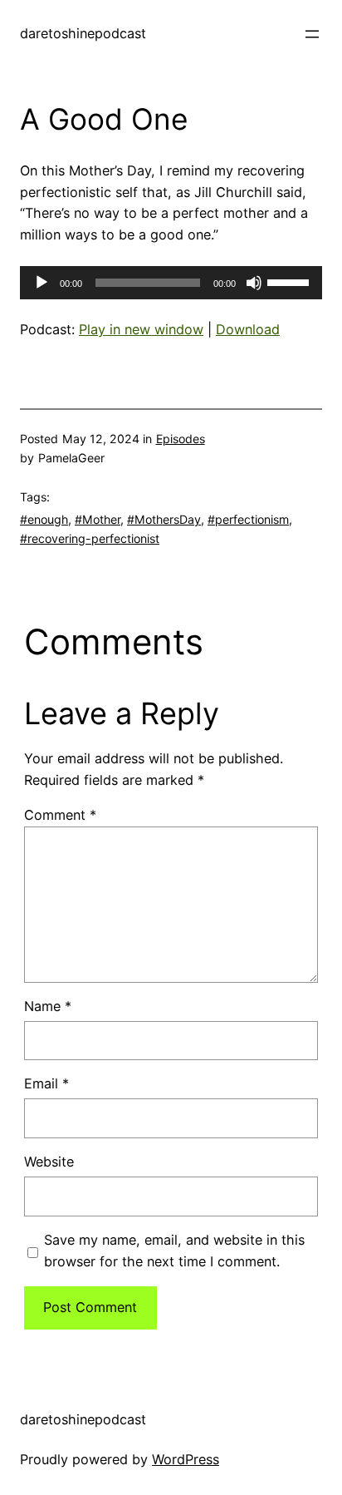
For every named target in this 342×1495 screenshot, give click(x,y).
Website (49, 1161)
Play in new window (141, 329)
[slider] (290, 281)
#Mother (97, 519)
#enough (44, 519)
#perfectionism (248, 519)
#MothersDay (164, 519)
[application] (171, 282)
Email (46, 1083)
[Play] (41, 282)
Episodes (180, 439)
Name (47, 1006)
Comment (60, 815)
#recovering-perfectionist (89, 538)
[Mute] (254, 282)
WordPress (185, 1459)
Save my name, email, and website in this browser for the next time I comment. (174, 1250)
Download (248, 329)
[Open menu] (312, 34)
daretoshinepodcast (83, 33)
